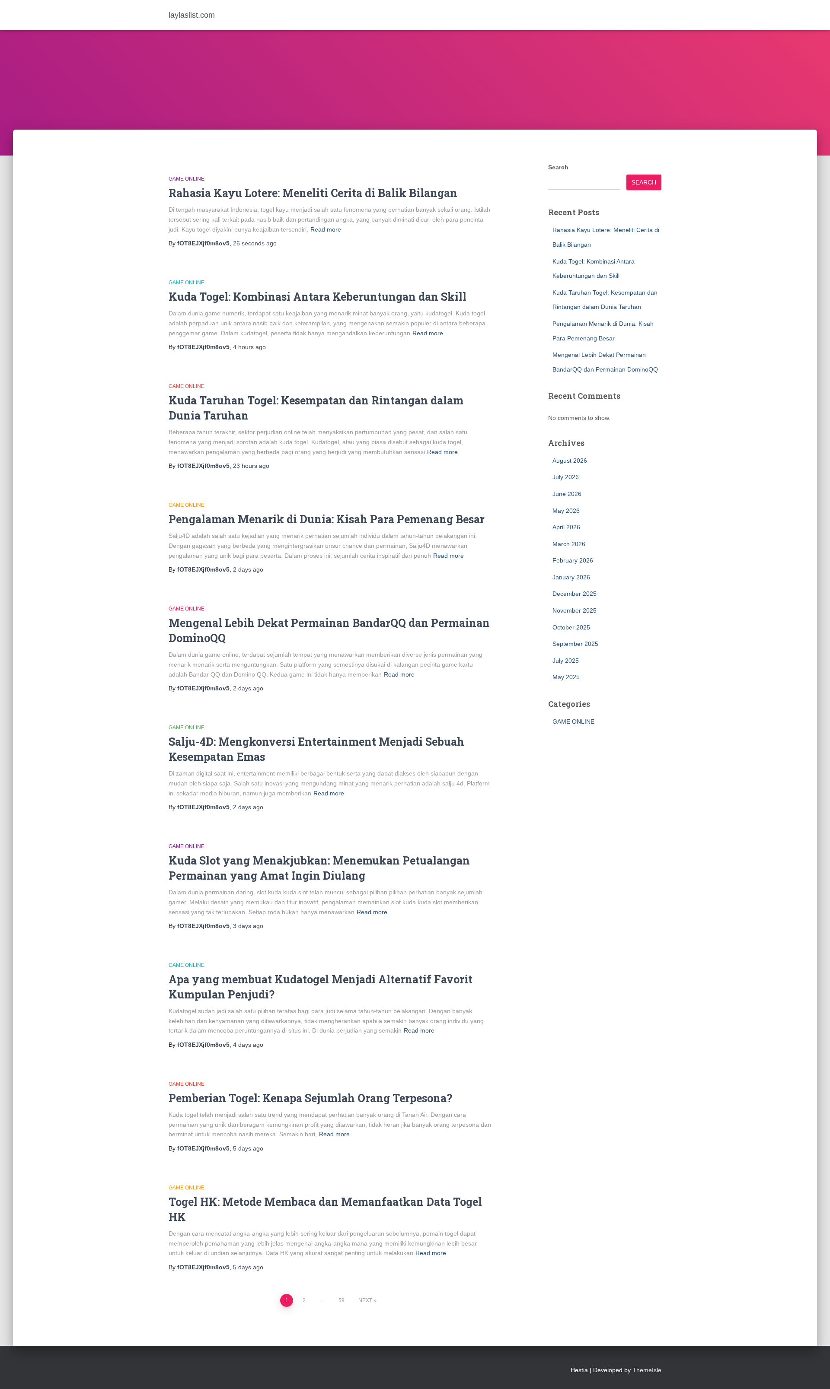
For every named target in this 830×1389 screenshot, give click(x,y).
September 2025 (575, 643)
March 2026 (568, 543)
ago (255, 243)
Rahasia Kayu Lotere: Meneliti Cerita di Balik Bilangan (313, 193)
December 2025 (574, 593)
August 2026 (569, 460)
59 (341, 1300)
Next (365, 1300)
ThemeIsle (646, 1370)
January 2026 (571, 577)
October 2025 (571, 627)
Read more (325, 229)
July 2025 (565, 660)
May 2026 (566, 510)
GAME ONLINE (186, 179)
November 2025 (574, 610)
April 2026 (566, 527)
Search (558, 167)
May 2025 (566, 677)
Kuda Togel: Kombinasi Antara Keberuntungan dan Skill (317, 296)
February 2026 (572, 560)
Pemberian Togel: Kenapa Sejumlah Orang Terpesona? (310, 1098)
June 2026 (566, 493)
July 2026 (565, 477)
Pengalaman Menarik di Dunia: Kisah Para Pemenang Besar (327, 519)
